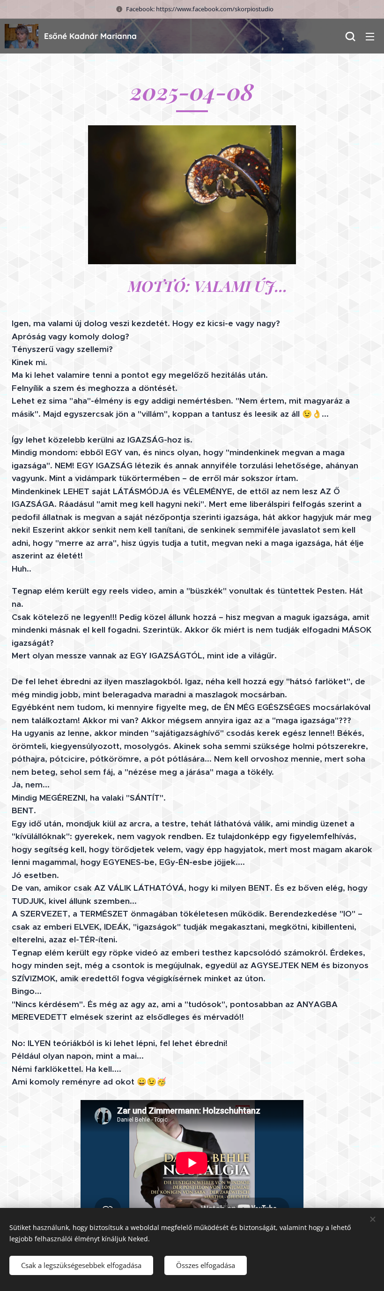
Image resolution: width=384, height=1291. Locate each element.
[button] (350, 36)
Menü (370, 36)
